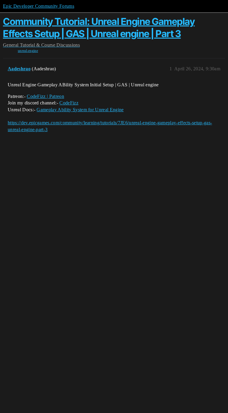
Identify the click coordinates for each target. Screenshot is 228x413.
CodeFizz (68, 102)
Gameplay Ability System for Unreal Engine (80, 109)
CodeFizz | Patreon (45, 96)
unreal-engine (28, 51)
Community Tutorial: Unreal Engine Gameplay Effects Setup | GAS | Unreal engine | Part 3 (99, 27)
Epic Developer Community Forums (38, 6)
